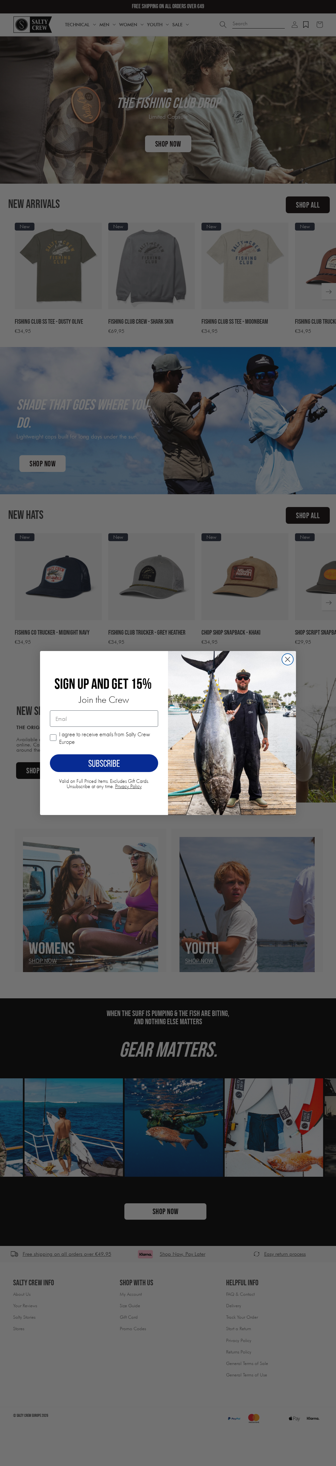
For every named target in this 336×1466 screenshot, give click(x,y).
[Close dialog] (287, 659)
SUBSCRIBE (104, 763)
